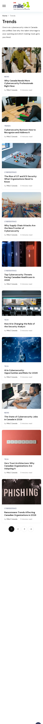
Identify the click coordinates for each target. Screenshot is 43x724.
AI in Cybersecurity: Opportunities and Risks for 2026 (21, 371)
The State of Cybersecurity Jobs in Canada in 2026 (21, 418)
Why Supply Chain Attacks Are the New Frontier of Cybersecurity (19, 228)
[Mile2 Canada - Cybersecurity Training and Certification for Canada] (22, 6)
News (6, 77)
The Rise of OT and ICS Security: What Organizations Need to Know (20, 179)
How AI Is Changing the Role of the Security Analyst (19, 325)
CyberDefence (10, 172)
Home (4, 16)
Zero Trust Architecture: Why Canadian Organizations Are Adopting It (19, 466)
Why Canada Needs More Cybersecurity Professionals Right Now (18, 83)
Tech (6, 320)
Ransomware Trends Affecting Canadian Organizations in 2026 (20, 514)
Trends (7, 126)
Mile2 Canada (12, 90)
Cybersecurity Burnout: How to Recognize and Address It (20, 131)
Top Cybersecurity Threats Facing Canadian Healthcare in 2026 (19, 277)
